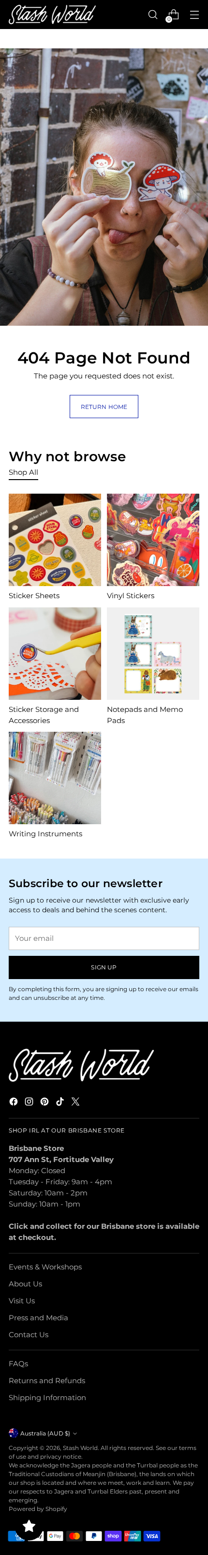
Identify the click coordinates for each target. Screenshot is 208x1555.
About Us (25, 1283)
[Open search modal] (153, 15)
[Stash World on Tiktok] (61, 1103)
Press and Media (38, 1317)
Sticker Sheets (34, 595)
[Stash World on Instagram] (30, 1103)
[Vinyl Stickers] (153, 540)
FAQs (18, 1363)
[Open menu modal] (194, 15)
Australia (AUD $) (45, 1433)
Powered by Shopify (38, 1508)
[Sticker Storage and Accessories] (55, 653)
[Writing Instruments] (55, 778)
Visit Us (22, 1300)
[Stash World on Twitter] (76, 1103)
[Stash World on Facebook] (14, 1103)
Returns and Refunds (47, 1380)
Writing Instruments (45, 833)
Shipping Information (47, 1397)
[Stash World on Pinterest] (45, 1103)
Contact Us (28, 1334)
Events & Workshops (45, 1266)
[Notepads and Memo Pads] (153, 653)
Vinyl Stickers (130, 595)
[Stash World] (52, 15)
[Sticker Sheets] (55, 540)
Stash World (80, 1447)
